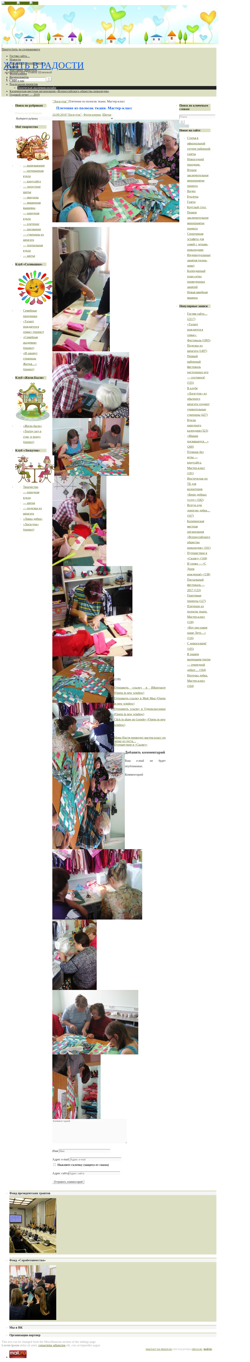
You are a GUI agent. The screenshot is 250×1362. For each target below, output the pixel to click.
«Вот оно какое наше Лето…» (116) (197, 633)
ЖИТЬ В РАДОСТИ (44, 65)
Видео (191, 191)
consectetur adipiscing (51, 1345)
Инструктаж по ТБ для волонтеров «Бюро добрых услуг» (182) (197, 489)
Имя (55, 1151)
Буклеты (192, 196)
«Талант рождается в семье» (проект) (33, 327)
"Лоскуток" (60, 101)
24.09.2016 (59, 114)
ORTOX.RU (197, 1349)
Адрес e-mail (60, 1159)
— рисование (32, 229)
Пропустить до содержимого (21, 49)
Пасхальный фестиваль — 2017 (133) (196, 585)
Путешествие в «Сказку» (130, 744)
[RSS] (33, 3)
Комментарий (134, 774)
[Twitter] (23, 3)
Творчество (30, 487)
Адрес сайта (60, 1173)
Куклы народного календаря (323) (197, 425)
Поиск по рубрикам (28, 113)
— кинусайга (32, 181)
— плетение (31, 224)
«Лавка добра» (33, 518)
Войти (208, 1349)
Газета (191, 202)
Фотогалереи (92, 114)
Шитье (106, 114)
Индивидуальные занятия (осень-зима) (199, 260)
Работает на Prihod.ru (159, 1349)
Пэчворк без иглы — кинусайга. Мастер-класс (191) (196, 462)
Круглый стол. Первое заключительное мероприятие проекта (198, 217)
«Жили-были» (32, 426)
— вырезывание (34, 165)
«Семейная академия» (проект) (30, 342)
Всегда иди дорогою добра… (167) (198, 510)
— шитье (29, 256)
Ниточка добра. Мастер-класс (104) (197, 681)
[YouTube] (9, 3)
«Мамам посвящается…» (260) (198, 441)
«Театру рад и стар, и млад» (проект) (32, 436)
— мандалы (31, 197)
